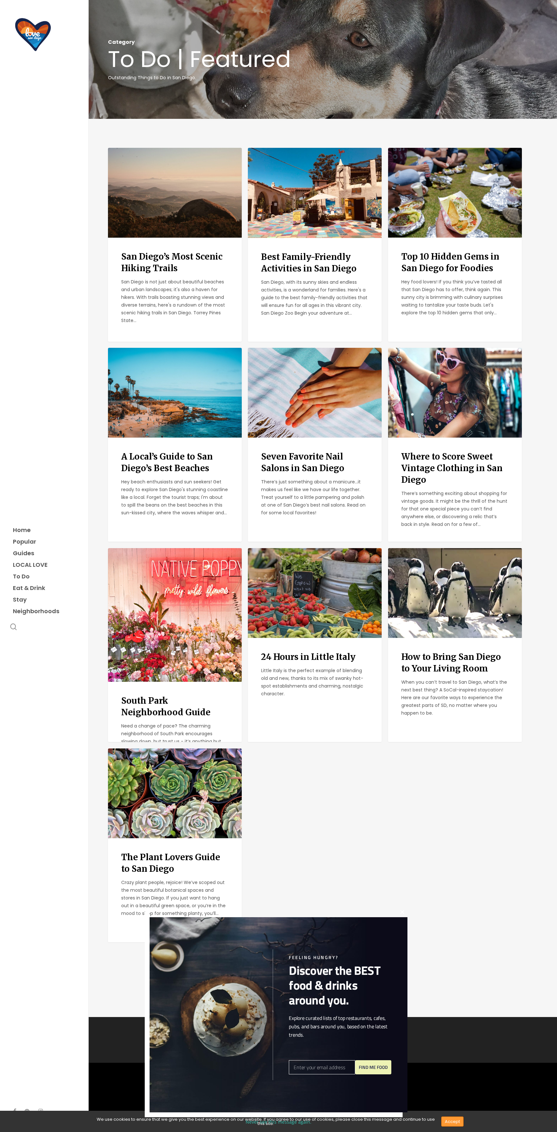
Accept (452, 1121)
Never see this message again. (278, 1122)
